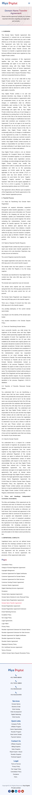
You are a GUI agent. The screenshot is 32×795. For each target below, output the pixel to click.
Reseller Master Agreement (10, 641)
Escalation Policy (6, 615)
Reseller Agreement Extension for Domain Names (16, 629)
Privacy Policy (6, 626)
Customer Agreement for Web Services (13, 579)
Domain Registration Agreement (11, 606)
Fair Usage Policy (7, 618)
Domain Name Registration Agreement (13, 600)
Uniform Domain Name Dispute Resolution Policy (16, 653)
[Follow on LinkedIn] (16, 791)
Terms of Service (6, 650)
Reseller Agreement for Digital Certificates (14, 635)
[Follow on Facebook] (9, 791)
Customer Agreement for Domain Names (13, 576)
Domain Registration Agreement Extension (14, 609)
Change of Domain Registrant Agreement (13, 568)
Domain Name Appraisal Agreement (12, 594)
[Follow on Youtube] (22, 791)
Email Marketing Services (9, 612)
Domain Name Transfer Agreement (12, 603)
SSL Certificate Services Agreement (12, 647)
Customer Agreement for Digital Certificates (14, 573)
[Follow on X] (12, 791)
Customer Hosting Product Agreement (13, 582)
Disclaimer (5, 591)
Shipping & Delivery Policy (9, 644)
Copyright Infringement (8, 570)
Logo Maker (5, 624)
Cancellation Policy (7, 565)
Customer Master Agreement (10, 585)
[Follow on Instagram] (19, 791)
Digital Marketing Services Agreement (12, 588)
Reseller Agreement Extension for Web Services (16, 632)
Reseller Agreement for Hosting (11, 638)
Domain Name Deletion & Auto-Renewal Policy (15, 597)
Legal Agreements (7, 621)
